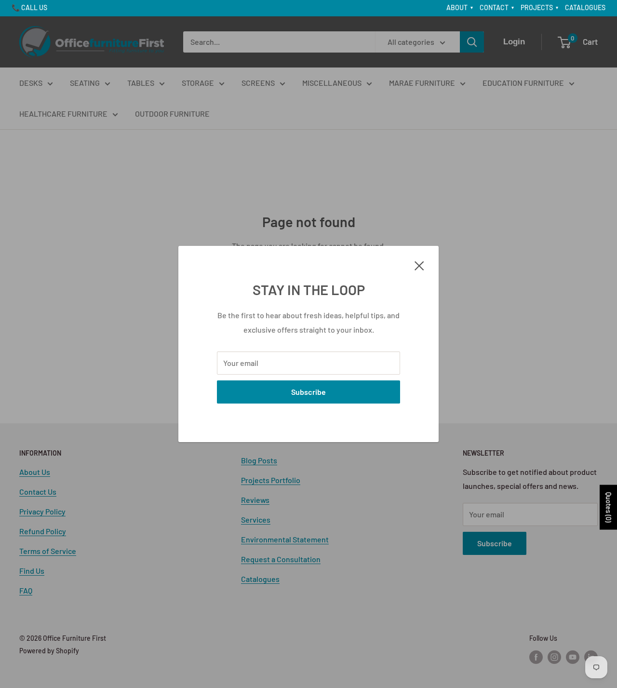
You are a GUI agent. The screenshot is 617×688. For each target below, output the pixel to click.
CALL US (34, 7)
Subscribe (308, 391)
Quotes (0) (608, 507)
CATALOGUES (585, 7)
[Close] (419, 264)
